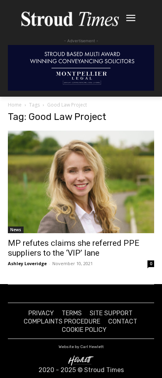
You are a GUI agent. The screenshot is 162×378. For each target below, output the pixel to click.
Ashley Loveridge (27, 263)
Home (15, 104)
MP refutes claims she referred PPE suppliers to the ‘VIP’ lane (73, 248)
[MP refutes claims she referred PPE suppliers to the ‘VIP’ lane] (81, 182)
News (15, 229)
